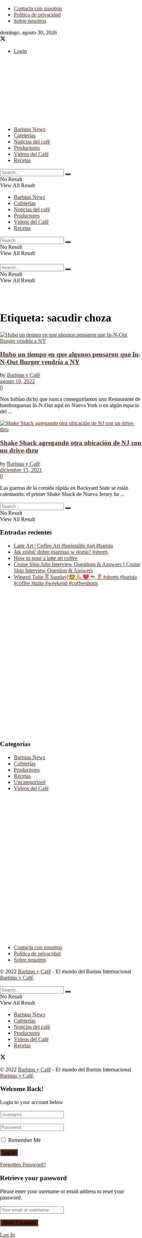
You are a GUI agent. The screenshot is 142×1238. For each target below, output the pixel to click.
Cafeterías (25, 135)
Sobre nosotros (30, 21)
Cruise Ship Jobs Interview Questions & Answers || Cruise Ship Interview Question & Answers (77, 567)
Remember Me (24, 1140)
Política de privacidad (37, 15)
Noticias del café (32, 142)
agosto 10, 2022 (17, 381)
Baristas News (29, 129)
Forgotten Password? (23, 1164)
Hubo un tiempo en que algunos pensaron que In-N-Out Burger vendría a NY (70, 358)
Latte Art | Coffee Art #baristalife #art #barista (63, 546)
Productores (27, 148)
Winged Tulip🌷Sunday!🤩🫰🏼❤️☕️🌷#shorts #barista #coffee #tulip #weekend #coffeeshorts (75, 580)
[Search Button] (68, 174)
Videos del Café (31, 154)
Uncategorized (29, 782)
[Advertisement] (55, 110)
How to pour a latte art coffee (46, 558)
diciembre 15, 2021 (21, 470)
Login (20, 51)
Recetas (22, 160)
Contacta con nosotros (38, 8)
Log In (7, 1235)
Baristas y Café (23, 375)
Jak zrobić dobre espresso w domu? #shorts (61, 552)
